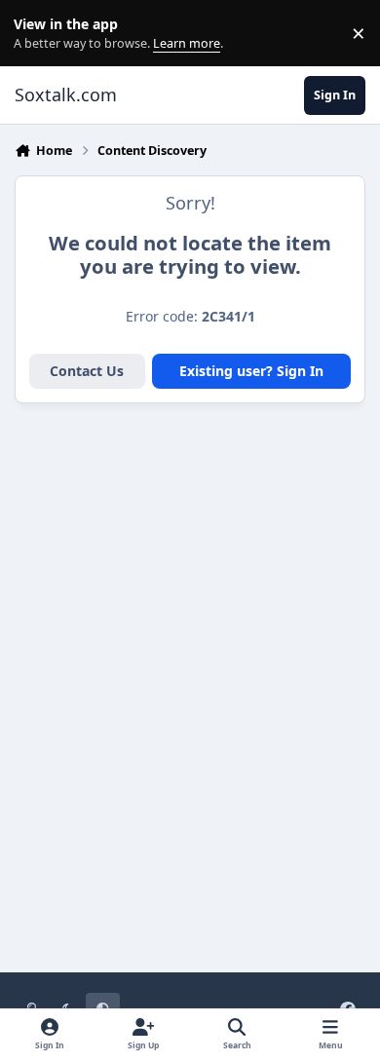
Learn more (37, 33)
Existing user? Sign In (251, 370)
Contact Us (87, 370)
